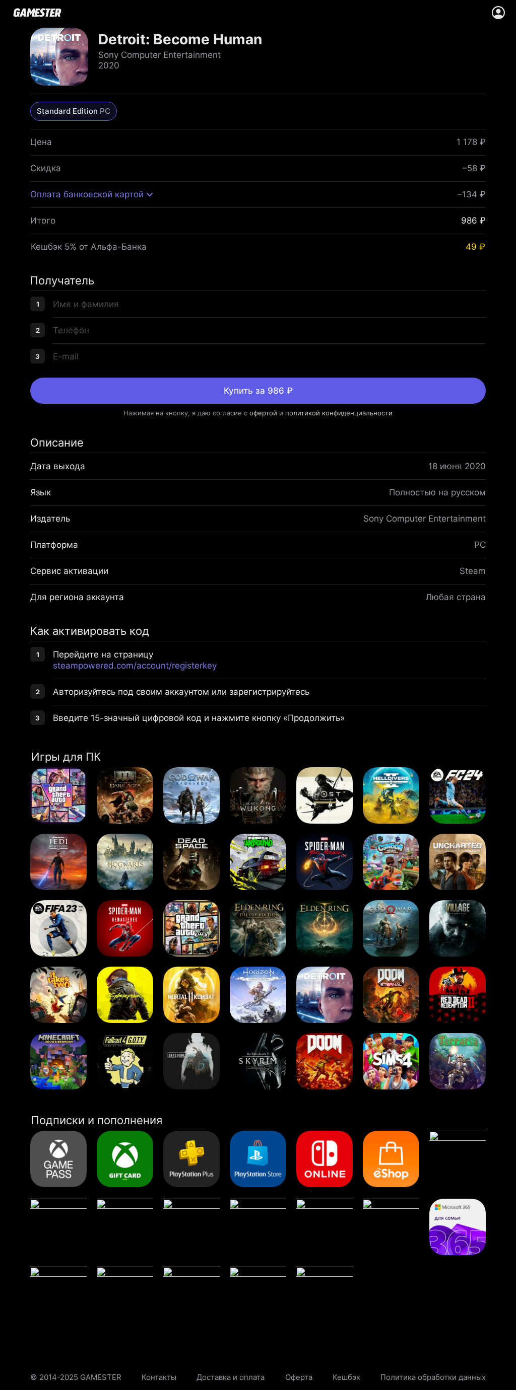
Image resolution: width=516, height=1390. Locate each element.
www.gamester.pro (37, 12)
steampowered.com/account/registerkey (135, 666)
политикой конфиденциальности (339, 413)
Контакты (159, 1377)
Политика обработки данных (433, 1377)
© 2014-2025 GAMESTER (75, 1377)
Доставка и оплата (231, 1377)
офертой (263, 413)
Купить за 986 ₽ (258, 391)
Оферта (298, 1377)
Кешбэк (346, 1377)
